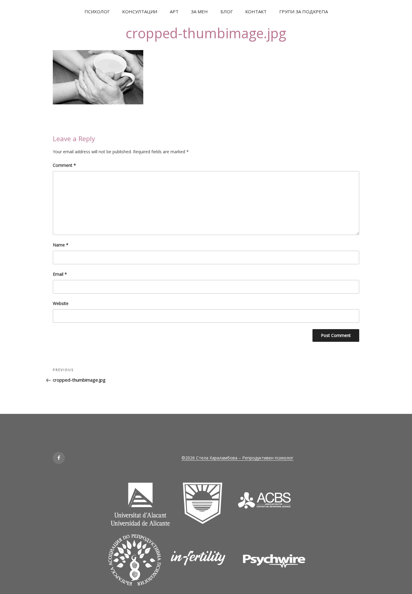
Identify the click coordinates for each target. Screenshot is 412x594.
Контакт (256, 11)
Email (60, 274)
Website (60, 303)
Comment (64, 165)
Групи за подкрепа (303, 11)
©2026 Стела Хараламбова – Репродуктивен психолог (237, 458)
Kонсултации (139, 11)
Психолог (97, 11)
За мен (199, 11)
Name (60, 245)
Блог (226, 11)
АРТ (174, 11)
